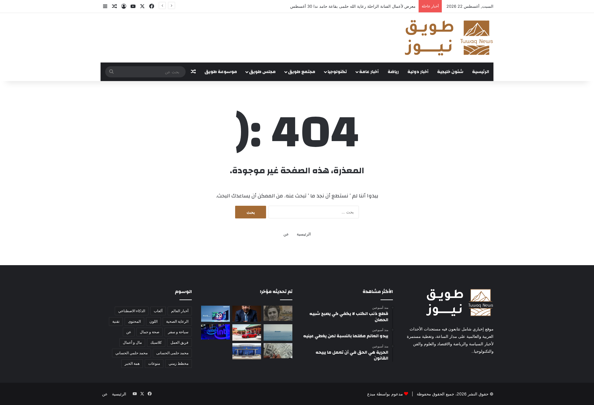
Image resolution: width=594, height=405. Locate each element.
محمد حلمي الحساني (131, 353)
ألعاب (158, 310)
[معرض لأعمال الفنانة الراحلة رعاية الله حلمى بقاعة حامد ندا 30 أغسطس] (278, 313)
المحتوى (134, 321)
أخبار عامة (369, 72)
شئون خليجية (450, 72)
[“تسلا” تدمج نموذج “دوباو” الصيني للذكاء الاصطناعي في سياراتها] (246, 332)
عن (286, 233)
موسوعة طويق (220, 72)
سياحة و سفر (178, 332)
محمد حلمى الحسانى (172, 353)
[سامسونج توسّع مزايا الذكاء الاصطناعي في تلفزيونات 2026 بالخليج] (215, 314)
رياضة (393, 72)
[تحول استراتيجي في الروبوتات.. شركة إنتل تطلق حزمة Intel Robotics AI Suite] (215, 331)
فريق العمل (179, 342)
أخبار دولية (417, 72)
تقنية (115, 321)
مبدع (371, 393)
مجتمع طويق (301, 72)
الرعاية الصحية (177, 321)
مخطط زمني (178, 363)
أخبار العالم (179, 310)
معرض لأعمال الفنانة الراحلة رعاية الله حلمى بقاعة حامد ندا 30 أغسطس (352, 6)
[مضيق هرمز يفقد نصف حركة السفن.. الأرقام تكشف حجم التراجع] (278, 332)
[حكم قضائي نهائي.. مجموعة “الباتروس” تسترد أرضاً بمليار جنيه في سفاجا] (246, 314)
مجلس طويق (262, 72)
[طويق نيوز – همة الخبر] (448, 37)
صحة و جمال (149, 332)
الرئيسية (480, 72)
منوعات (154, 363)
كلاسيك (156, 342)
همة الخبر (132, 363)
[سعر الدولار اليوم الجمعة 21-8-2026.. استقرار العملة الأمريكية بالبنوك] (278, 350)
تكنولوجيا (337, 72)
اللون (153, 321)
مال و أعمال (132, 342)
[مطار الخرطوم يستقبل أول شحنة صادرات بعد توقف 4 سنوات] (246, 351)
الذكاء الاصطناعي (131, 310)
